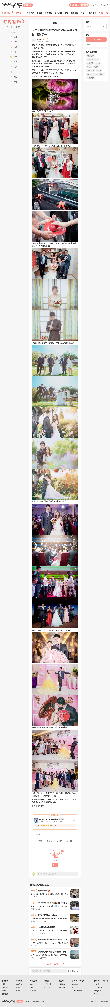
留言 (50, 841)
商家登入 (94, 5)
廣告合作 (75, 987)
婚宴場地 (19, 984)
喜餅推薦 (91, 78)
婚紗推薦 (91, 70)
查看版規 (89, 44)
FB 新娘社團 (98, 987)
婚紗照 (90, 63)
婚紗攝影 (91, 56)
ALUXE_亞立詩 (93, 59)
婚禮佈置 (19, 991)
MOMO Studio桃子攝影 (48, 819)
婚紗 (98, 63)
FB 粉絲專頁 (98, 984)
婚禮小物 (33, 991)
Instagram (97, 991)
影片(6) (55, 822)
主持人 (18, 987)
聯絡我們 (94, 1001)
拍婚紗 (4, 984)
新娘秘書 (5, 991)
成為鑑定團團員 (77, 991)
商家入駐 (75, 984)
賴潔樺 (39, 39)
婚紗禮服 (5, 987)
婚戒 (99, 70)
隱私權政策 (104, 1001)
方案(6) (60, 822)
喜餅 (89, 67)
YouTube (97, 994)
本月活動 (104, 13)
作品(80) (48, 822)
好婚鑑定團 (47, 984)
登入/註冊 (104, 5)
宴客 (96, 67)
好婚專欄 (47, 987)
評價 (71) (41, 822)
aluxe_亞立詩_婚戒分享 (96, 74)
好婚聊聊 (62, 984)
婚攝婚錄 (5, 994)
